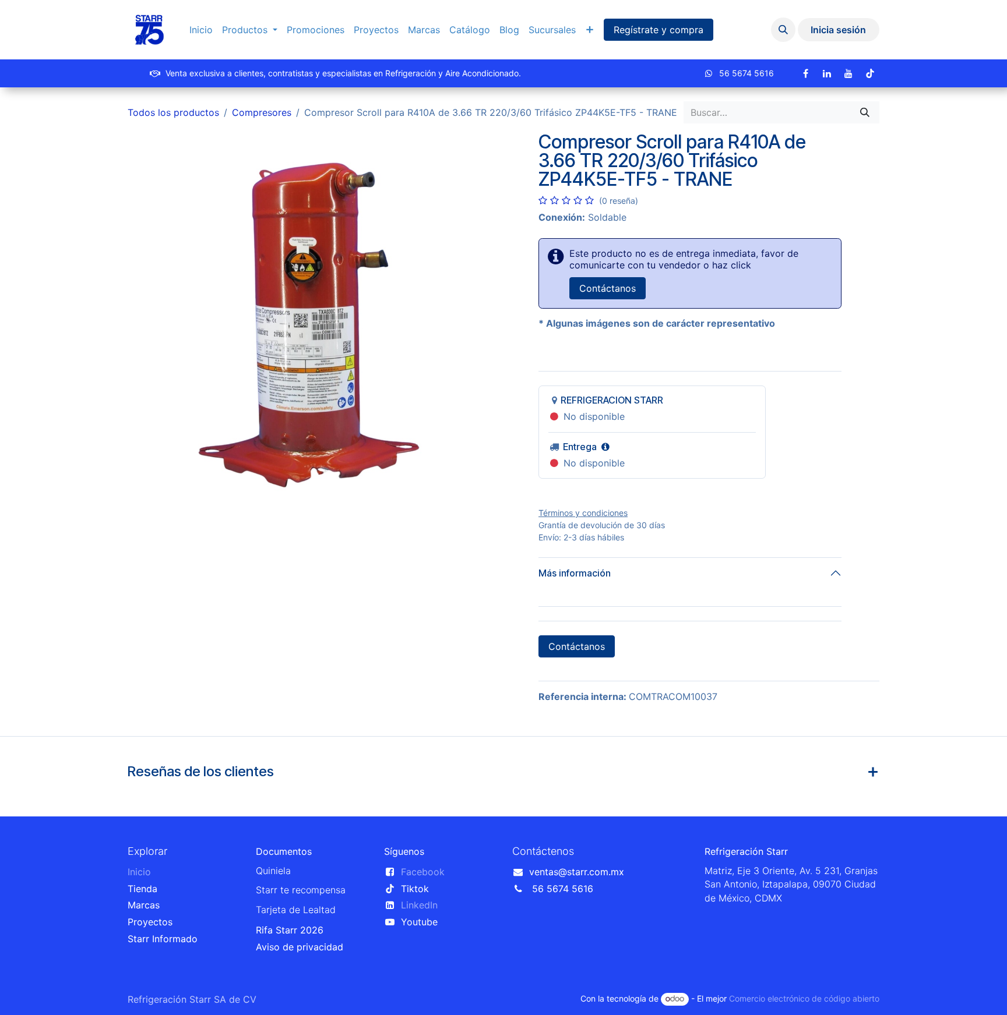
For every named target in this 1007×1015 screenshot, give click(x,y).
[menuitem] (201, 30)
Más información (574, 573)
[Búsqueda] (864, 112)
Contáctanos (607, 288)
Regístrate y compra (658, 30)
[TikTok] (870, 73)
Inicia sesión (838, 30)
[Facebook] (805, 73)
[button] (783, 29)
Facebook (423, 872)
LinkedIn (419, 905)
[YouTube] (848, 73)
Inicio (139, 872)
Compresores (261, 112)
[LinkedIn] (827, 73)
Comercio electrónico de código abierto (804, 998)
